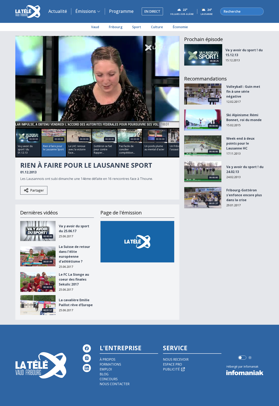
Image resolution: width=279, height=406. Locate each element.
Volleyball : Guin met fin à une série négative (243, 91)
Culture (157, 27)
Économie (180, 27)
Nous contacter (114, 384)
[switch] (242, 358)
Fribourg (115, 27)
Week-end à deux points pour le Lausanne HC (240, 143)
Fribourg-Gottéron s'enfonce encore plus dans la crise (244, 195)
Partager (37, 190)
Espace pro (172, 364)
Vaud (95, 27)
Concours (109, 379)
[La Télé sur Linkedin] (86, 368)
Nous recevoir (176, 359)
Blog (104, 374)
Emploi (106, 369)
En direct (152, 11)
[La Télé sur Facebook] (86, 348)
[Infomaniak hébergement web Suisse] (245, 372)
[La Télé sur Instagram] (86, 358)
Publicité (171, 369)
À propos (107, 359)
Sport (136, 27)
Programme (121, 11)
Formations (110, 364)
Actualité (57, 11)
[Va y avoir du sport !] (137, 241)
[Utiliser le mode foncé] (250, 358)
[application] (97, 82)
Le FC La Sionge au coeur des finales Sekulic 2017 (74, 279)
